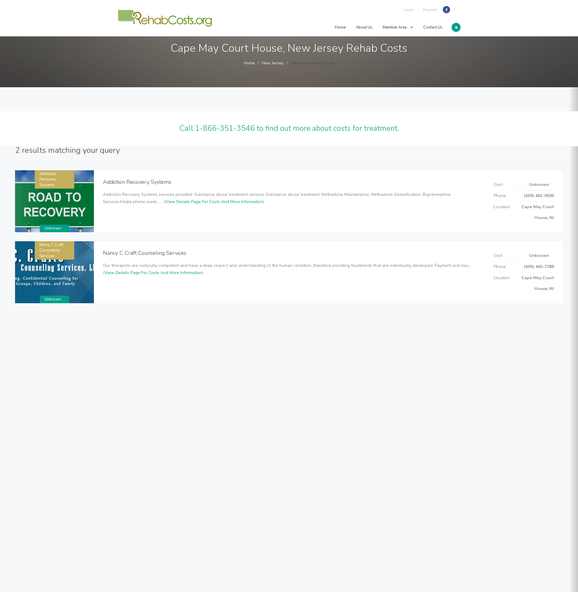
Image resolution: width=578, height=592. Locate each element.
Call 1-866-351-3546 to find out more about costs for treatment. (289, 128)
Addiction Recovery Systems (47, 179)
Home (340, 27)
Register (430, 9)
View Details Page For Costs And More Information (214, 202)
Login (409, 9)
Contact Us (433, 27)
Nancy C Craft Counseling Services (51, 250)
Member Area (395, 27)
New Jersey (273, 63)
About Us (364, 27)
